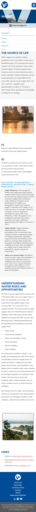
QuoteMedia (19, 504)
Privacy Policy (18, 485)
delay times (21, 506)
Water (3, 49)
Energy (3, 42)
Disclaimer (18, 490)
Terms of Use (18, 482)
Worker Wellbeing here (22, 466)
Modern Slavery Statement (18, 495)
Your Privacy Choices (18, 487)
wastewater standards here (22, 456)
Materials (4, 46)
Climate (3, 38)
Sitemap (18, 492)
